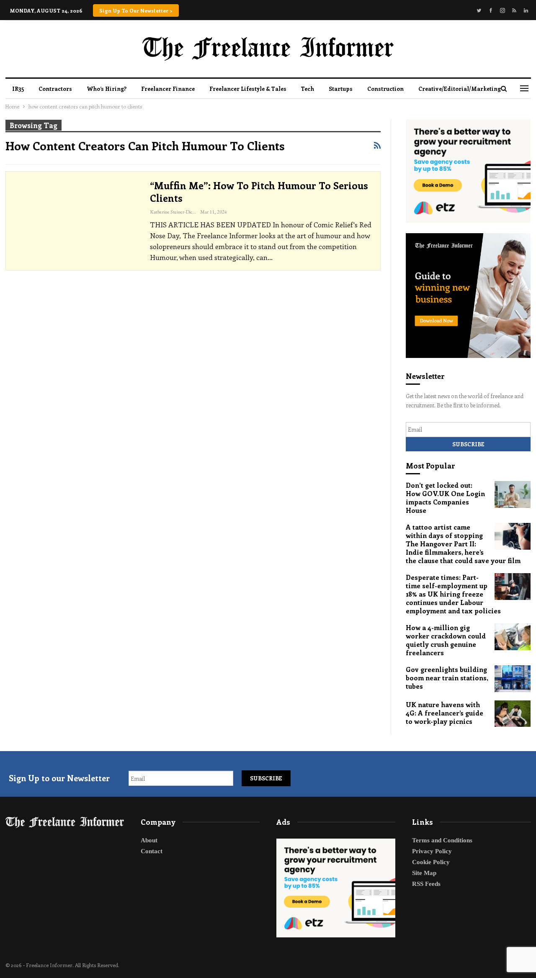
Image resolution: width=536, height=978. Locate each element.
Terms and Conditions (442, 840)
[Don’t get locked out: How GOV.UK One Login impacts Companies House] (513, 494)
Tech (307, 89)
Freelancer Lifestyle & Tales (247, 89)
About (149, 840)
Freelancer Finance (168, 89)
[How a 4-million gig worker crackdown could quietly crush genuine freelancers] (513, 636)
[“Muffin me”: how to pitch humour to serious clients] (76, 219)
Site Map (424, 873)
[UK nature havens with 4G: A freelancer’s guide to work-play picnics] (513, 713)
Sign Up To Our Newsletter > (136, 10)
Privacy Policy (432, 851)
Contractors (55, 89)
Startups (341, 89)
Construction (385, 89)
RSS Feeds (426, 883)
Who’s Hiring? (106, 89)
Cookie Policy (431, 862)
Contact (151, 851)
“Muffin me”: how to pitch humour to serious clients (259, 191)
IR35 (18, 89)
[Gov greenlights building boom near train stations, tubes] (513, 678)
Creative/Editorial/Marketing (459, 89)
